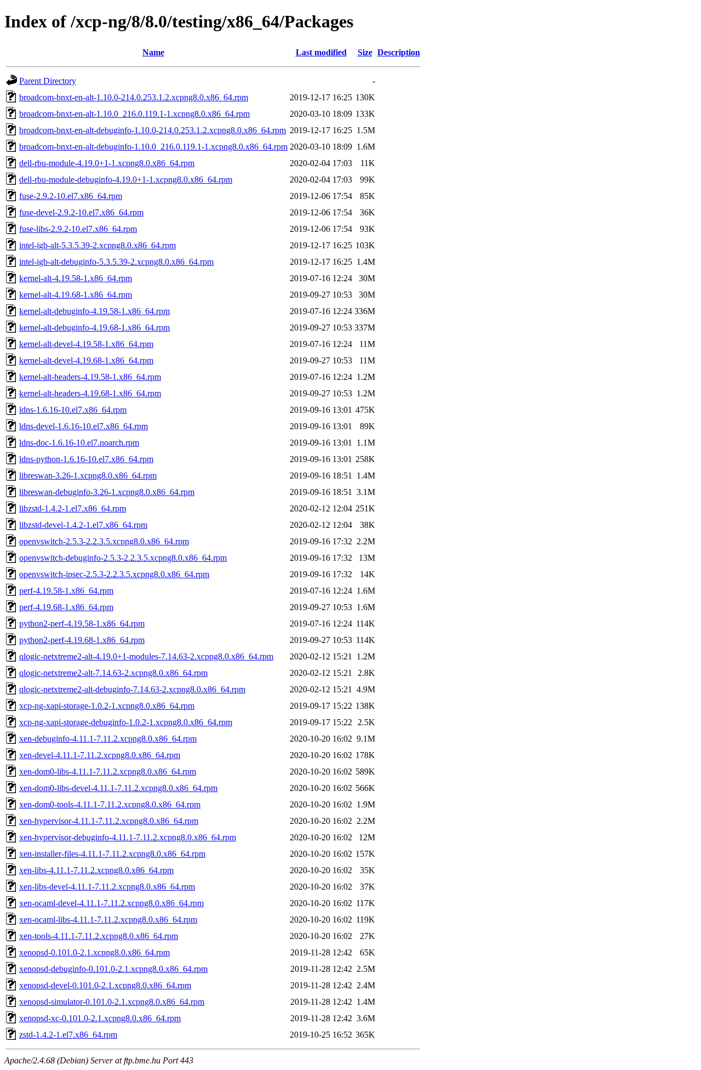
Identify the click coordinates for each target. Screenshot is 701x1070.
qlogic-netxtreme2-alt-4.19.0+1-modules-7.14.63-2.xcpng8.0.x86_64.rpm (146, 656)
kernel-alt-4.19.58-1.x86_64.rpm (75, 278)
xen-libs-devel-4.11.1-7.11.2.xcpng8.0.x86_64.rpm (107, 886)
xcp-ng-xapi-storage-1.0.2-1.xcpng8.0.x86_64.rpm (106, 705)
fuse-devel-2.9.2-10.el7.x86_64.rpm (81, 212)
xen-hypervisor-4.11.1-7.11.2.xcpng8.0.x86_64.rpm (108, 821)
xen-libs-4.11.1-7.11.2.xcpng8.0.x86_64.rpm (96, 870)
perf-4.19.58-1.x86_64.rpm (66, 590)
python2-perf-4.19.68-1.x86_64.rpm (82, 640)
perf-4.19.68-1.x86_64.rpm (66, 607)
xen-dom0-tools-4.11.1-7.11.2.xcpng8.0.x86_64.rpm (109, 804)
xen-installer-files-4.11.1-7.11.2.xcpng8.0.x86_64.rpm (112, 853)
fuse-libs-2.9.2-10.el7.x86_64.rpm (78, 229)
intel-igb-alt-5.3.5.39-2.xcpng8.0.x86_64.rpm (97, 245)
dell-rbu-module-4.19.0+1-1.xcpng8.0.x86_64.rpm (106, 163)
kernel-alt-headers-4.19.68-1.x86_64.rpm (90, 393)
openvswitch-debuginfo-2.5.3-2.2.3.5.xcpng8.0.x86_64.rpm (123, 557)
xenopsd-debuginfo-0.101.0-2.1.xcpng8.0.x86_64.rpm (113, 969)
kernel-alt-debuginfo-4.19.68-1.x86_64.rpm (94, 327)
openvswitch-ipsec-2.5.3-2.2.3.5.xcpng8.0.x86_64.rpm (114, 574)
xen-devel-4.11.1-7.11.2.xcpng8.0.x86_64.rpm (99, 755)
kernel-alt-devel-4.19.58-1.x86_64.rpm (86, 344)
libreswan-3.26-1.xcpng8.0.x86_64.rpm (88, 475)
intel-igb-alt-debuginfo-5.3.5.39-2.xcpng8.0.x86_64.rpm (116, 261)
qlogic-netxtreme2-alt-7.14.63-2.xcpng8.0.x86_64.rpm (113, 673)
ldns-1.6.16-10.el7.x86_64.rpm (73, 409)
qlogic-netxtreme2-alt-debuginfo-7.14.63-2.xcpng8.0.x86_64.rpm (132, 689)
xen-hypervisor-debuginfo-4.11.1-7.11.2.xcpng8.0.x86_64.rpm (127, 837)
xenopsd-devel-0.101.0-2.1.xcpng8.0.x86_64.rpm (105, 985)
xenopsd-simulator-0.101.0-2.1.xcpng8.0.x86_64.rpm (111, 1001)
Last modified (321, 52)
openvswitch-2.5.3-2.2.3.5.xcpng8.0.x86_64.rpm (104, 541)
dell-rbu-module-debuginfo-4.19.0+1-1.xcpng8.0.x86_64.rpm (125, 179)
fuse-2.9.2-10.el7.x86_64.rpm (70, 196)
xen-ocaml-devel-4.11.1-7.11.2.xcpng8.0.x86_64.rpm (111, 903)
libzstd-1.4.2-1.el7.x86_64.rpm (72, 508)
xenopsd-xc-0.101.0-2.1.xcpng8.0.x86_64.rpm (100, 1018)
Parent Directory (47, 81)
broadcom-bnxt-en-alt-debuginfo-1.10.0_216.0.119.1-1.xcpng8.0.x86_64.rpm (153, 146)
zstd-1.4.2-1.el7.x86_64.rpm (68, 1034)
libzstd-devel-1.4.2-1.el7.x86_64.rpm (83, 525)
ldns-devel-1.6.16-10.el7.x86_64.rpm (83, 426)
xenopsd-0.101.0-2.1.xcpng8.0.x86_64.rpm (94, 952)
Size (365, 52)
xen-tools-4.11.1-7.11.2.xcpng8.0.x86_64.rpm (98, 936)
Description (398, 52)
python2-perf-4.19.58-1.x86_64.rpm (82, 623)
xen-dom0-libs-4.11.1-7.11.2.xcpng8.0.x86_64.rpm (107, 771)
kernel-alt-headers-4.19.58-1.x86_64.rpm (90, 377)
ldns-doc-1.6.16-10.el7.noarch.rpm (79, 442)
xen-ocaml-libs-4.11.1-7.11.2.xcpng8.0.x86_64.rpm (108, 919)
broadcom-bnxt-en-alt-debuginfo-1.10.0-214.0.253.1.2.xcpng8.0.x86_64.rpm (152, 130)
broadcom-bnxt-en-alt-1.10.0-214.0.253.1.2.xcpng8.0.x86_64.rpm (133, 97)
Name (153, 52)
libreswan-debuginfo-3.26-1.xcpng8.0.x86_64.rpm (106, 492)
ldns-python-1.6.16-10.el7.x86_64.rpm (86, 459)
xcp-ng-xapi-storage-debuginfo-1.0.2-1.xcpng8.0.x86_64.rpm (125, 722)
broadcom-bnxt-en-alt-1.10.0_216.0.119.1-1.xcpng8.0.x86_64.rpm (134, 113)
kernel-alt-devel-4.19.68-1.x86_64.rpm (86, 360)
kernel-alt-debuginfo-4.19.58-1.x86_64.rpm (94, 311)
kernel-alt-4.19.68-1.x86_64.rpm (75, 294)
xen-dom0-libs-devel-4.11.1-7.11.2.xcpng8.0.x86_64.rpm (118, 788)
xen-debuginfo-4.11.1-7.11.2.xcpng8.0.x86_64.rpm (108, 738)
